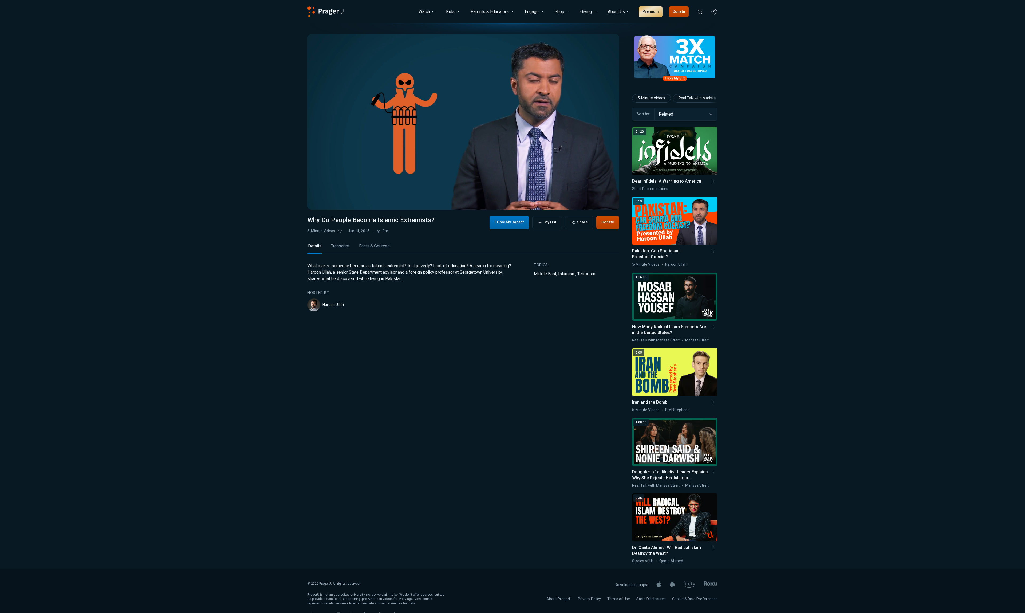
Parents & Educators (490, 11)
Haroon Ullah (333, 304)
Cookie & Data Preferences (695, 599)
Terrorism (586, 273)
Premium (650, 11)
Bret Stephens (677, 410)
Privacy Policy (589, 599)
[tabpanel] (463, 287)
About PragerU (558, 599)
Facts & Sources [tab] (374, 246)
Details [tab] (314, 246)
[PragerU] (326, 11)
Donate (679, 11)
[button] (318, 200)
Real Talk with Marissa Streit (702, 98)
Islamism (566, 273)
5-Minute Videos (321, 231)
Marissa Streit (697, 340)
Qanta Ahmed (671, 561)
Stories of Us (643, 561)
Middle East (545, 273)
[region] (463, 122)
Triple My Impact (509, 222)
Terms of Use (618, 599)
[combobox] (686, 114)
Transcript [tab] (340, 246)
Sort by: (643, 114)
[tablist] (463, 248)
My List (550, 222)
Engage (532, 11)
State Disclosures (651, 599)
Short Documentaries (650, 189)
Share (582, 222)
